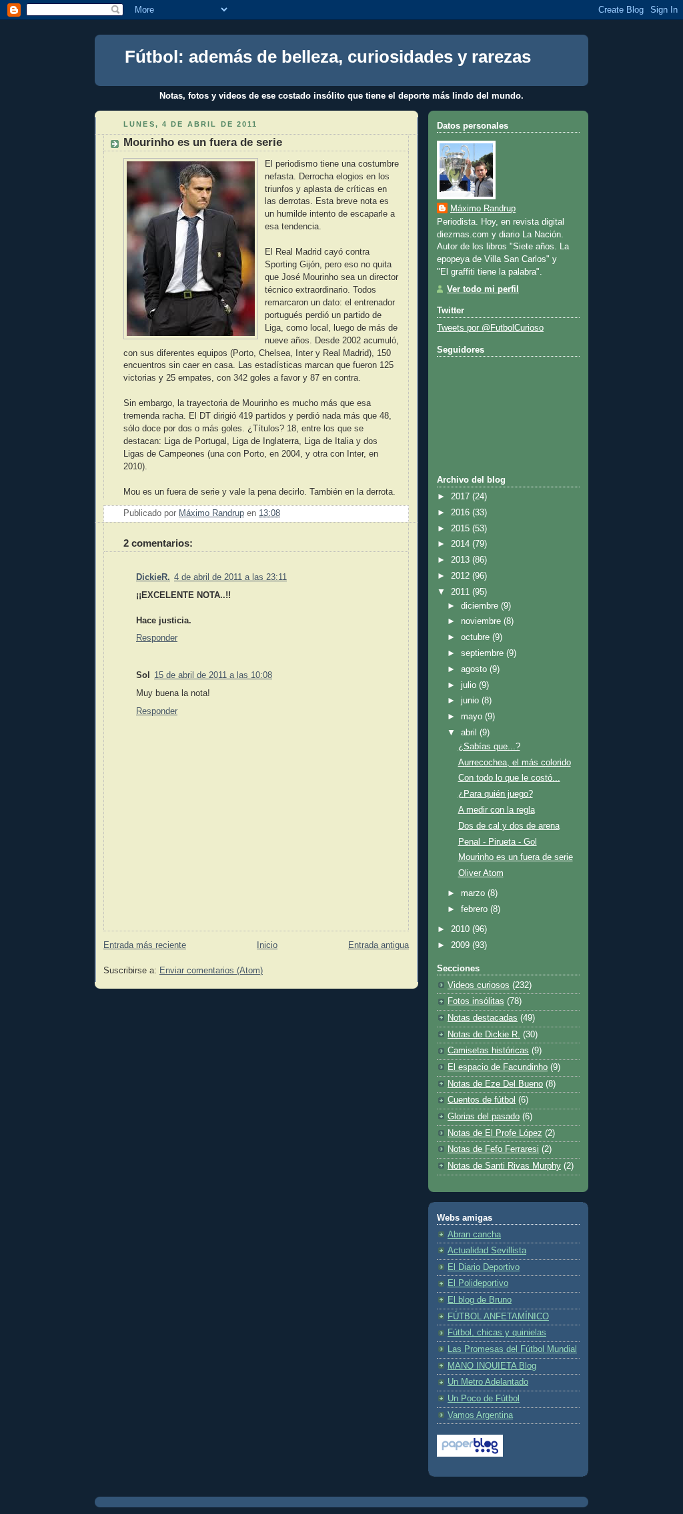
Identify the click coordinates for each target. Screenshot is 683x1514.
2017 (461, 496)
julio (470, 685)
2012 (461, 576)
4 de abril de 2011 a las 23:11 (230, 577)
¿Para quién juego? (495, 794)
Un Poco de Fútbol (484, 1398)
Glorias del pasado (484, 1116)
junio (471, 700)
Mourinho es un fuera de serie (515, 857)
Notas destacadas (483, 1018)
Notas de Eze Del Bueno (495, 1084)
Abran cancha (474, 1234)
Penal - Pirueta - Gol (497, 842)
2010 (461, 929)
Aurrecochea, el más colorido (514, 762)
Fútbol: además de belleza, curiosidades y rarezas (328, 57)
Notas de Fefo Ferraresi (493, 1149)
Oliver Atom (481, 873)
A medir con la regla (496, 810)
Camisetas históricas (488, 1050)
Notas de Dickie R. (484, 1034)
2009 (461, 945)
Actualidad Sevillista (487, 1250)
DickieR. (153, 577)
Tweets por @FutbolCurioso (490, 328)
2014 (461, 544)
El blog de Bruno (480, 1300)
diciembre (481, 606)
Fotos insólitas (476, 1001)
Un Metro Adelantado (488, 1382)
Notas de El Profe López (495, 1133)
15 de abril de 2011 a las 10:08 (213, 675)
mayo (473, 716)
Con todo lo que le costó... (509, 778)
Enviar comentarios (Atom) (211, 970)
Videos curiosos (479, 985)
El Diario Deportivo (484, 1267)
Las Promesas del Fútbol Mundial (512, 1349)
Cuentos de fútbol (482, 1100)
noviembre (482, 621)
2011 (461, 592)
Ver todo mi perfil (483, 289)
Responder (156, 638)
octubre (476, 637)
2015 (461, 528)
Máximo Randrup (483, 208)
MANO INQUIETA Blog (492, 1366)
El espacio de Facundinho (498, 1067)
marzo (474, 893)
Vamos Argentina (480, 1415)
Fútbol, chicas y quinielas (497, 1332)
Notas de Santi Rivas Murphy (504, 1166)
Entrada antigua (378, 945)
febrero (475, 909)
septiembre (483, 653)
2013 (461, 560)
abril (470, 732)
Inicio (267, 945)
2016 (461, 512)
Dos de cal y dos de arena (509, 826)
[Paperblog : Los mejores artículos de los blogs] (470, 1454)
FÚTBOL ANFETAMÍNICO (498, 1316)
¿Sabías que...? (489, 746)
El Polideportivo (478, 1283)
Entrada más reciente (144, 945)
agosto (475, 669)
